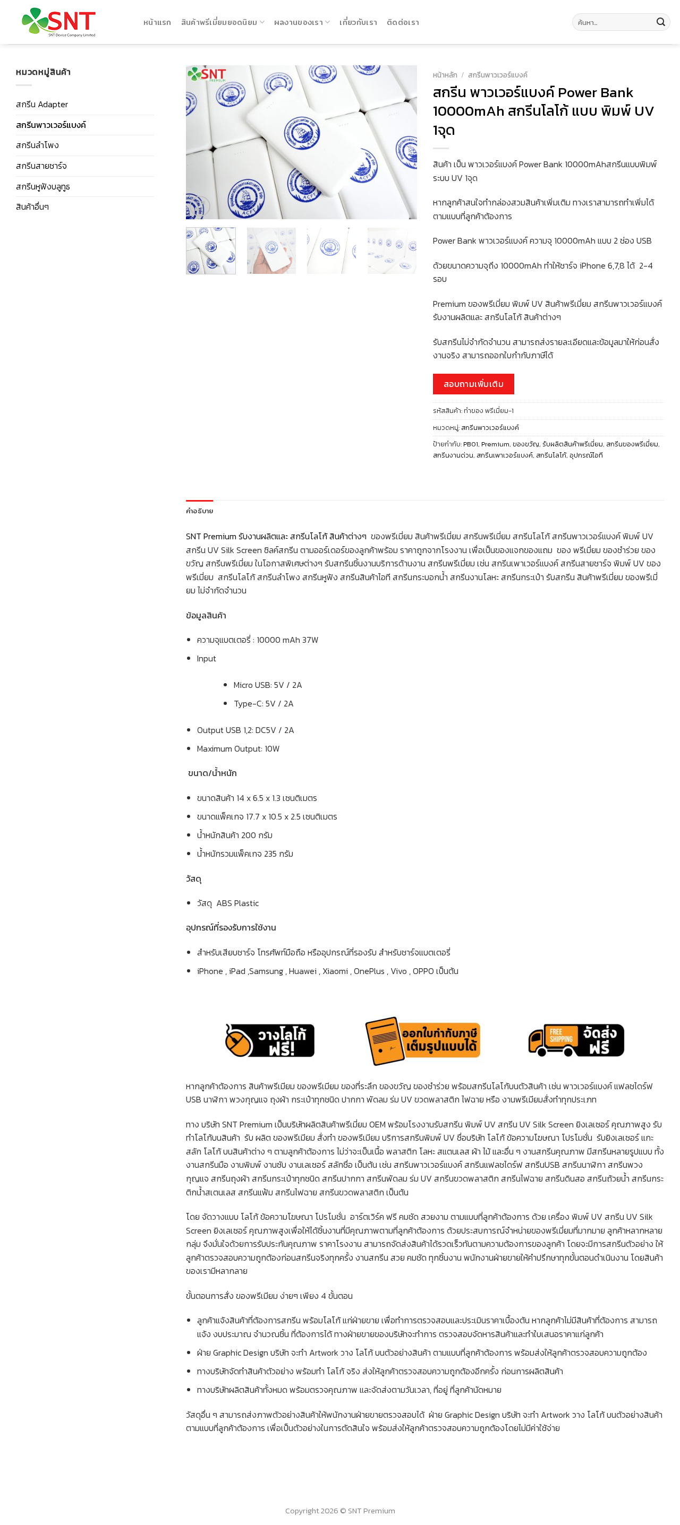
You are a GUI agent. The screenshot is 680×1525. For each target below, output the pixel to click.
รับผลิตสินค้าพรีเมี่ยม (572, 444)
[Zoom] (200, 206)
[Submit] (661, 22)
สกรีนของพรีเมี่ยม (632, 444)
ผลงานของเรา (298, 22)
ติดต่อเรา (403, 22)
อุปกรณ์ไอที (586, 455)
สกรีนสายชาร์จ (41, 165)
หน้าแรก (157, 22)
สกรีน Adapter (42, 104)
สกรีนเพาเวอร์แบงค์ (505, 455)
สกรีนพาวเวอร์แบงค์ (51, 124)
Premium (495, 444)
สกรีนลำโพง (37, 145)
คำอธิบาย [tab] (200, 510)
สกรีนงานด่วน (453, 455)
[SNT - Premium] (68, 22)
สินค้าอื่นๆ (32, 206)
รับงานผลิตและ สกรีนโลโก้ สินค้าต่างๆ (304, 536)
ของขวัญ (526, 444)
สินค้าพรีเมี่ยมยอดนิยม (219, 22)
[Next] (399, 142)
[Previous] (204, 142)
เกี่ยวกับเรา (358, 22)
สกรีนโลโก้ (551, 455)
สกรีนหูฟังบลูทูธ (43, 186)
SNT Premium (211, 536)
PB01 (470, 444)
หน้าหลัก (445, 75)
